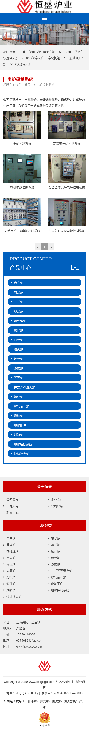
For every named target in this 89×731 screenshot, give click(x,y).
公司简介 (12, 499)
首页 (27, 84)
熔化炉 (18, 396)
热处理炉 (20, 320)
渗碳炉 (18, 368)
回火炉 (18, 339)
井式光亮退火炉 (24, 387)
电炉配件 (20, 425)
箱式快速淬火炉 (21, 64)
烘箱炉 (18, 434)
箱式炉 (18, 292)
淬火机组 (54, 58)
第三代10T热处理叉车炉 (38, 52)
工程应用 (12, 506)
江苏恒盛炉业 (44, 6)
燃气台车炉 (21, 406)
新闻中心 (12, 512)
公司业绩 (57, 506)
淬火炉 (18, 358)
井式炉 (18, 302)
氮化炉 (18, 330)
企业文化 (57, 499)
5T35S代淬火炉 (33, 58)
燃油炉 (18, 415)
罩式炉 (18, 311)
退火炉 (18, 349)
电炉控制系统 (46, 84)
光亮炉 (18, 377)
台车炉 (18, 283)
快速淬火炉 (21, 453)
